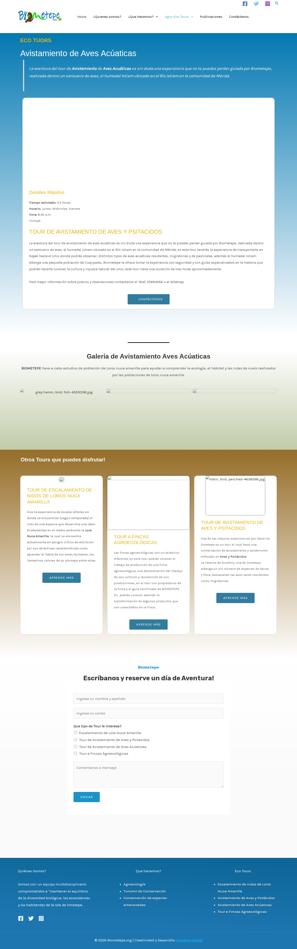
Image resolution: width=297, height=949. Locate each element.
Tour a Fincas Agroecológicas (103, 753)
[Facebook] (245, 4)
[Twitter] (256, 4)
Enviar (86, 797)
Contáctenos (239, 17)
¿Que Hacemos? (141, 17)
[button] (148, 299)
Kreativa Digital (189, 940)
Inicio (81, 17)
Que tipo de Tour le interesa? (97, 726)
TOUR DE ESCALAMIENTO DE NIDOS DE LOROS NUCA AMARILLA (59, 495)
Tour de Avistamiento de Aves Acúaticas (113, 746)
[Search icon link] (277, 4)
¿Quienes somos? (107, 17)
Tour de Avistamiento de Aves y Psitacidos (114, 740)
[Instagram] (268, 4)
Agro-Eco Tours (177, 17)
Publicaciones (211, 17)
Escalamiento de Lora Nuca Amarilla (110, 733)
